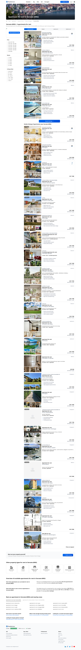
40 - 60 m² (10, 72)
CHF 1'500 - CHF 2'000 (12, 43)
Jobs (59, 636)
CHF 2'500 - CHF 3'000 (12, 46)
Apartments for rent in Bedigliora (36, 609)
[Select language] (74, 2)
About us (60, 633)
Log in (71, 1)
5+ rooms (10, 63)
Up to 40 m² (10, 71)
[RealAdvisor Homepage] (10, 2)
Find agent (46, 1)
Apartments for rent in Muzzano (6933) (60, 607)
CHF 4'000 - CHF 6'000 (12, 49)
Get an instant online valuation (12, 615)
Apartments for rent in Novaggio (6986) (37, 607)
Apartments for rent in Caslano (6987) (60, 603)
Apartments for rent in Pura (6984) (59, 605)
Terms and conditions (62, 638)
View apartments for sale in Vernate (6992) (15, 619)
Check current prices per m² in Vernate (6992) (38, 615)
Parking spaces (46, 570)
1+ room (9, 57)
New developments (27, 633)
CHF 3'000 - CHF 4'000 (12, 48)
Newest (43, 29)
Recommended (30, 29)
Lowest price (55, 29)
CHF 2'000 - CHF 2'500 (12, 45)
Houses (23, 570)
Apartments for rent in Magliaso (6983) (37, 605)
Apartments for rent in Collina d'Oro (12, 603)
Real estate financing (27, 634)
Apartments (11, 570)
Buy (34, 1)
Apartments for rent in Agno (35, 603)
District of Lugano (28, 21)
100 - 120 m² (10, 77)
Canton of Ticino (21, 21)
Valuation (28, 1)
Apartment (14, 21)
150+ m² (9, 80)
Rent (38, 1)
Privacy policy (60, 639)
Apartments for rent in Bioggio (11, 605)
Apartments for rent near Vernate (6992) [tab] (13, 600)
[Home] (6, 21)
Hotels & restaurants (69, 570)
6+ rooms (10, 65)
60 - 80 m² (10, 74)
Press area (60, 634)
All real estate (60, 642)
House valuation (9, 633)
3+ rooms (10, 60)
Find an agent (8, 638)
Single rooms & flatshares (35, 570)
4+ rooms (10, 62)
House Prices (8, 636)
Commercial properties (57, 570)
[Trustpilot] (40, 628)
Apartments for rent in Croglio (11, 607)
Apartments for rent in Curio (58, 609)
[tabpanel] (40, 605)
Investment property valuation (11, 634)
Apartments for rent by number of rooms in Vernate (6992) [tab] (33, 600)
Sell (41, 1)
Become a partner (44, 633)
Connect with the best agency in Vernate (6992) (62, 615)
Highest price (68, 29)
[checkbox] (7, 42)
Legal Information (61, 641)
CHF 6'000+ (10, 51)
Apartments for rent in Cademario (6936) (13, 609)
